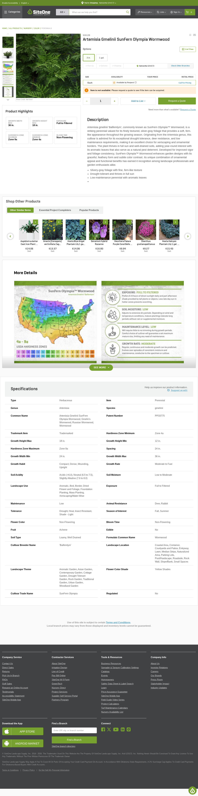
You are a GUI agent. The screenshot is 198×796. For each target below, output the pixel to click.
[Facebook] (104, 730)
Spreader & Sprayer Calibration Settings (120, 667)
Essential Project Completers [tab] (55, 210)
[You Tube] (116, 730)
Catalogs (105, 671)
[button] (25, 3)
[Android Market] (24, 743)
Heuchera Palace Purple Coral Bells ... (122, 242)
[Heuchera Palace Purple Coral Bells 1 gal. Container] (122, 229)
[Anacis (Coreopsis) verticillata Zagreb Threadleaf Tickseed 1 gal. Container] (52, 229)
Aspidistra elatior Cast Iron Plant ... (29, 242)
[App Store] (24, 731)
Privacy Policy (29, 770)
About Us (155, 663)
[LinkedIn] (123, 730)
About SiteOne (59, 663)
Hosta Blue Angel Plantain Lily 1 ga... (76, 242)
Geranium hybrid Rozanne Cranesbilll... (99, 243)
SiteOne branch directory (63, 746)
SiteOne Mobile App (11, 700)
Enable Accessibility (10, 3)
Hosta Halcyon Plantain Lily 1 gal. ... (169, 242)
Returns (6, 671)
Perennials (47, 28)
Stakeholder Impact (160, 684)
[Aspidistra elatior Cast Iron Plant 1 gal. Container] (29, 229)
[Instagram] (129, 730)
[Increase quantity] (114, 101)
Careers (154, 671)
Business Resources (111, 663)
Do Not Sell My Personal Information (54, 770)
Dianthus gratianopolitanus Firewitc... (146, 243)
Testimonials (8, 692)
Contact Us (7, 663)
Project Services (59, 692)
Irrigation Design (59, 667)
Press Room (157, 679)
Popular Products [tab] (89, 210)
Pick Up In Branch (10, 675)
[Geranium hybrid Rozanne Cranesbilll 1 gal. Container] (99, 229)
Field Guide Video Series (113, 700)
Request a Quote (177, 101)
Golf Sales (7, 684)
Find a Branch (59, 723)
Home (4, 28)
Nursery (28, 28)
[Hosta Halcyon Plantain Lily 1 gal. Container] (169, 229)
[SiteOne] (39, 15)
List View (189, 49)
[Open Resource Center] (192, 790)
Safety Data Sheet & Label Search (117, 684)
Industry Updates (159, 688)
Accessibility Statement (13, 696)
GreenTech (57, 684)
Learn (104, 688)
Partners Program (60, 700)
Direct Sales (8, 667)
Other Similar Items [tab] (20, 210)
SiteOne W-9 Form (61, 679)
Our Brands (156, 675)
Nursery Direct (59, 688)
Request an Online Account (15, 688)
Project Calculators (110, 704)
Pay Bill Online (59, 675)
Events (104, 675)
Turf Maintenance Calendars (114, 708)
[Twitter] (109, 730)
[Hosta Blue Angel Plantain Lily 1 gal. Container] (76, 229)
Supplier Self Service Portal (65, 696)
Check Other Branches (180, 66)
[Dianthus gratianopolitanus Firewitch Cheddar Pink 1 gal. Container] (146, 229)
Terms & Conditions (10, 770)
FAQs (5, 679)
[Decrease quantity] (86, 101)
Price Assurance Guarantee (114, 692)
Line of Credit (58, 671)
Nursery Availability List (112, 712)
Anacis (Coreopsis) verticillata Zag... (52, 242)
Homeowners (107, 679)
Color (36, 28)
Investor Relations (159, 667)
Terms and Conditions (118, 622)
